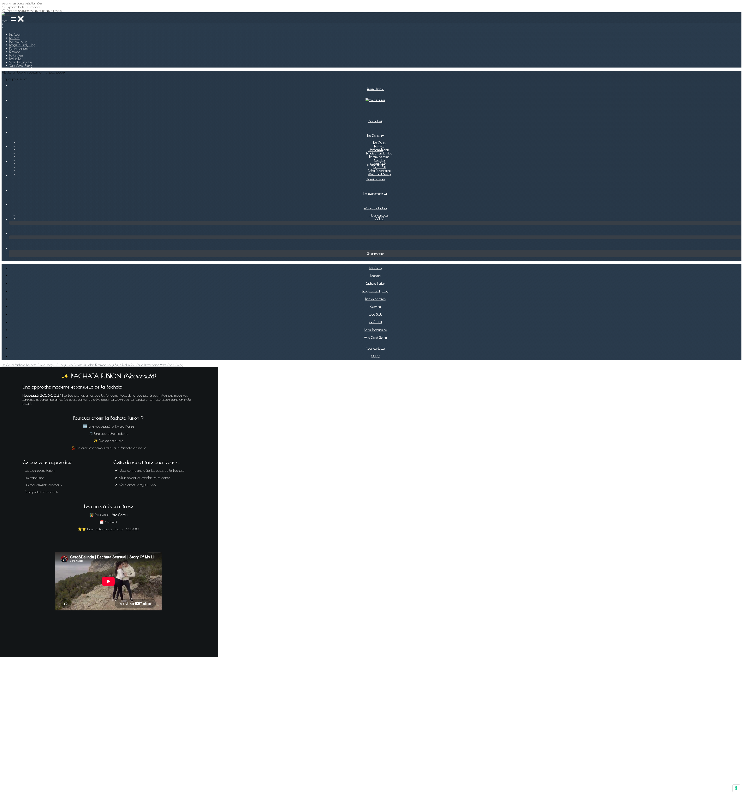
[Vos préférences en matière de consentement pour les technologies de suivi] (736, 788)
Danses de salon (19, 48)
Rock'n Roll (15, 59)
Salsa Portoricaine (20, 62)
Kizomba (14, 52)
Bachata (14, 38)
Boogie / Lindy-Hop (22, 45)
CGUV (379, 219)
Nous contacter (379, 215)
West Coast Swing (20, 66)
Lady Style (16, 55)
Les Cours (15, 34)
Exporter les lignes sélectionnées (22, 3)
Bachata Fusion (18, 41)
